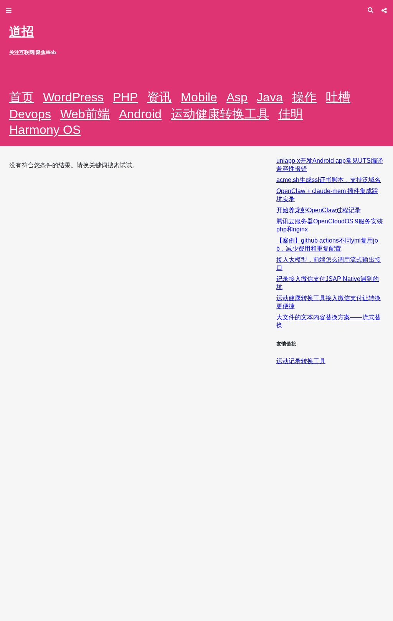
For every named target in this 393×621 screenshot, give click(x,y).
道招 (21, 31)
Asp (237, 97)
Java (270, 97)
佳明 (290, 114)
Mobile (199, 97)
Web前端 (85, 114)
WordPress (73, 97)
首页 (21, 97)
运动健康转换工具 (220, 114)
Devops (30, 114)
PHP (125, 97)
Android (140, 114)
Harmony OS (45, 130)
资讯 (159, 97)
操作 (304, 97)
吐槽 (338, 97)
